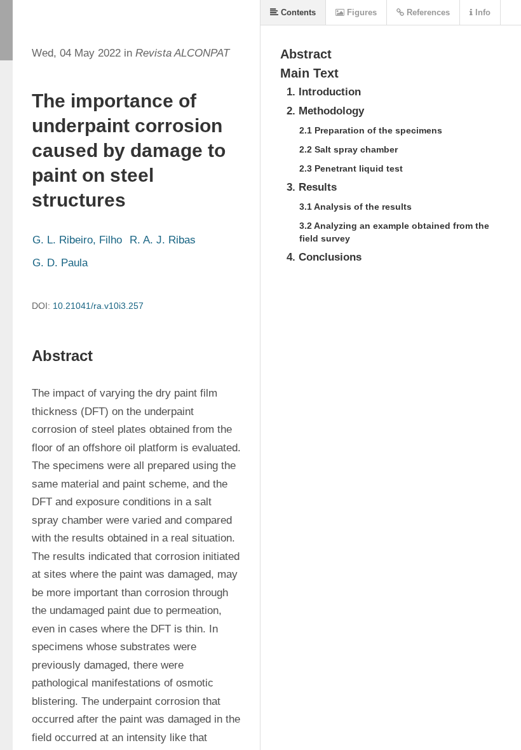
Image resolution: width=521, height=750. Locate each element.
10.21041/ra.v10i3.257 (98, 306)
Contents (297, 12)
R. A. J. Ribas (163, 240)
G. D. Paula (60, 263)
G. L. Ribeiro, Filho (77, 240)
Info (482, 12)
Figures (360, 12)
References (427, 12)
